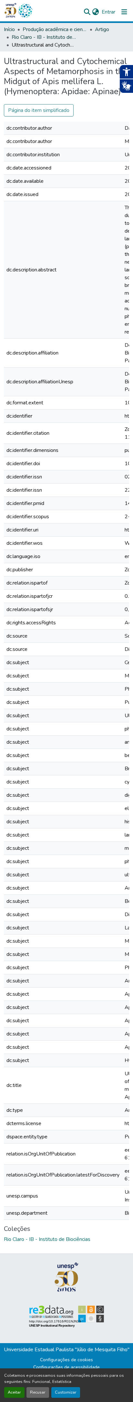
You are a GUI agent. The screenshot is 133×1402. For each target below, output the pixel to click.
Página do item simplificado (38, 110)
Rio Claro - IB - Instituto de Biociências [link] (44, 37)
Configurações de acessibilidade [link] (66, 1367)
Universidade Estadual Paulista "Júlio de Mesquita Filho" (66, 1349)
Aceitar (14, 1392)
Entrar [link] (108, 12)
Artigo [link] (102, 29)
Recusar (38, 1392)
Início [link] (9, 29)
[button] (25, 11)
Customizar (66, 1392)
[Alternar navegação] (124, 12)
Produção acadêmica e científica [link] (55, 29)
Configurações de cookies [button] (66, 1360)
